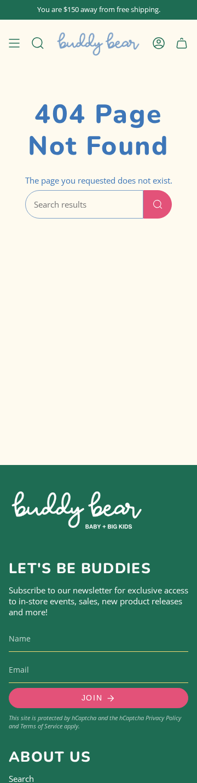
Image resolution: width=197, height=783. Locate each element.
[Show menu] (14, 42)
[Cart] (181, 42)
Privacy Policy (163, 718)
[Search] (157, 204)
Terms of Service (41, 726)
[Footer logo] (77, 508)
